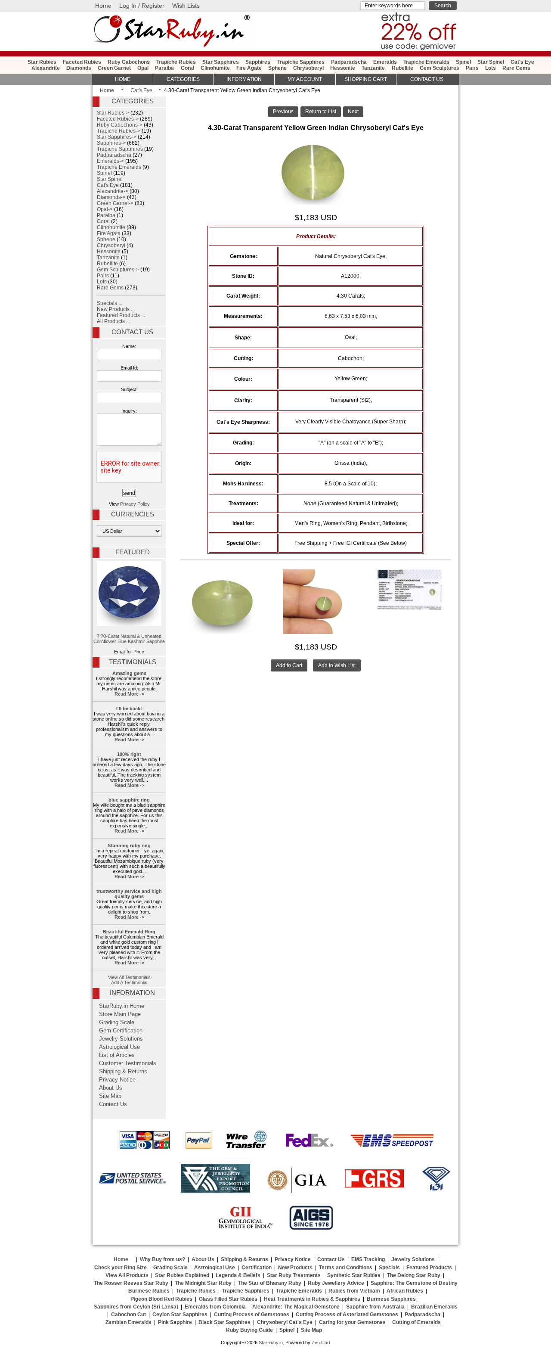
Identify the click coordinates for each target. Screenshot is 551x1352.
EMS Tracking (368, 1259)
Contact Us (132, 332)
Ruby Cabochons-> (119, 125)
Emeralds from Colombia (215, 1307)
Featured (132, 552)
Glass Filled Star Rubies (228, 1299)
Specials (389, 1268)
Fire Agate (249, 68)
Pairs (472, 68)
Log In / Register (141, 5)
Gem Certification (120, 1031)
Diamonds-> (111, 197)
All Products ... (113, 321)
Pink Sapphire (175, 1322)
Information (244, 79)
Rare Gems (516, 68)
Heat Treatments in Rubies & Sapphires (312, 1299)
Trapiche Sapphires (301, 62)
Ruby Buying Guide (249, 1330)
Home (103, 5)
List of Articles (117, 1055)
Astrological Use (119, 1047)
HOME (122, 79)
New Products (295, 1268)
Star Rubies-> (113, 113)
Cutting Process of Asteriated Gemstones (347, 1315)
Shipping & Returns (123, 1072)
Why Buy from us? (162, 1259)
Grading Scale (116, 1022)
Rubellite (402, 68)
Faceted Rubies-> (118, 119)
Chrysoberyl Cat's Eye (285, 1322)
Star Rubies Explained (182, 1275)
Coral (187, 68)
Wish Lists (186, 5)
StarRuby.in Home (121, 1006)
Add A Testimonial (129, 982)
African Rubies (405, 1291)
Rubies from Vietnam (354, 1291)
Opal (143, 68)
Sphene (277, 68)
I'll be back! (129, 708)
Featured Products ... (121, 315)
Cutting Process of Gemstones (251, 1315)
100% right (129, 754)
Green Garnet (114, 68)
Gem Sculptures (439, 68)
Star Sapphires (220, 62)
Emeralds (385, 62)
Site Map (110, 1096)
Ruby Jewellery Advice (336, 1283)
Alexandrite (45, 68)
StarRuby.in (271, 1342)
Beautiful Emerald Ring (129, 931)
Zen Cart (321, 1342)
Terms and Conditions (345, 1268)
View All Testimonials (129, 977)
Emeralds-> (110, 161)
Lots (490, 68)
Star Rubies (42, 62)
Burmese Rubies (149, 1291)
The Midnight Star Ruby (203, 1283)
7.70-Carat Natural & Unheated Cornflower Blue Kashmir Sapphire (129, 639)
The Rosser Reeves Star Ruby (131, 1283)
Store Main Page (120, 1014)
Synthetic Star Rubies (354, 1275)
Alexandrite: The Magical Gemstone (296, 1307)
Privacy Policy (135, 504)
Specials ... (109, 303)
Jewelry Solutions (121, 1039)
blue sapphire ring (129, 799)
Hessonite (342, 68)
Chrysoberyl (308, 68)
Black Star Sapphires (224, 1322)
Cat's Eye (141, 90)
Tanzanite (373, 68)
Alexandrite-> (112, 191)
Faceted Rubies (82, 62)
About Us (110, 1088)
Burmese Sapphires (391, 1299)
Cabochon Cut (128, 1315)
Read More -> (129, 693)
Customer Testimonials (127, 1063)
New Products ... (116, 309)
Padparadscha (349, 62)
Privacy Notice (117, 1080)
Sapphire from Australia (375, 1307)
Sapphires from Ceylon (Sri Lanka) (136, 1307)
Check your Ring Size (120, 1268)
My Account (305, 79)
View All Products (127, 1275)
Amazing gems (129, 673)
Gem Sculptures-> (118, 270)
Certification (256, 1268)
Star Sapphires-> (116, 137)
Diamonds (78, 68)
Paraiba (164, 68)
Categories (183, 79)
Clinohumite (215, 68)
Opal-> (105, 209)
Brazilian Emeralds (434, 1307)
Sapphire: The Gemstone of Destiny (414, 1283)
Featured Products (429, 1268)
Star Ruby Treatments (294, 1275)
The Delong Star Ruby (413, 1275)
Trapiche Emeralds (426, 62)
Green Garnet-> (115, 203)
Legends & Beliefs (238, 1275)
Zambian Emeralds (128, 1322)
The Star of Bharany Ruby (269, 1283)
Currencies (132, 514)
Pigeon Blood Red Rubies (161, 1299)
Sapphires (257, 62)
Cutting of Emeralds (416, 1322)
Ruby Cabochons (129, 62)
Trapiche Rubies (176, 62)
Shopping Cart (365, 79)
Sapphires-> (111, 143)
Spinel (463, 62)
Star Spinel (490, 62)
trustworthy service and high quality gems (129, 894)
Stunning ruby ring (129, 845)
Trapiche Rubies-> (118, 131)
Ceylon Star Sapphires (179, 1315)
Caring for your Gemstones (352, 1322)
